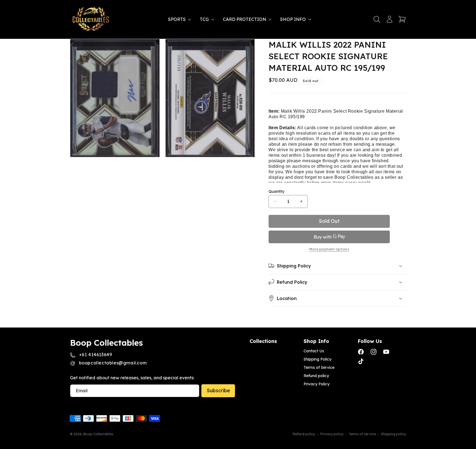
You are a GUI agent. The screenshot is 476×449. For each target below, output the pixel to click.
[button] (180, 19)
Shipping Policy (317, 359)
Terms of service (362, 434)
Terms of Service (319, 367)
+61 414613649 (95, 354)
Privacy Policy (316, 384)
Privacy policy (332, 434)
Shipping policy (393, 434)
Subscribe (218, 390)
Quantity (276, 191)
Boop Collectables (98, 434)
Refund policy (316, 375)
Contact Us (314, 350)
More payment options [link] (329, 249)
